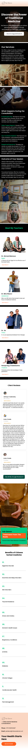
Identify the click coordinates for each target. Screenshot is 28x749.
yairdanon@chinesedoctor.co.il (14, 731)
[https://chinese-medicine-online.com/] (14, 3)
